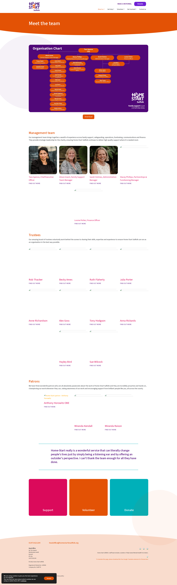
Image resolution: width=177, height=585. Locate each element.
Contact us (142, 9)
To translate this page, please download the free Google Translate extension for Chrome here (122, 559)
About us (100, 9)
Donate (140, 4)
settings (23, 581)
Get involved (131, 9)
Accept (49, 578)
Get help (110, 9)
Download (88, 116)
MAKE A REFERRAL (124, 4)
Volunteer (120, 9)
